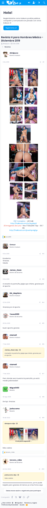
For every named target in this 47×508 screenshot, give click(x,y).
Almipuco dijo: (10, 423)
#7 (43, 374)
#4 (43, 302)
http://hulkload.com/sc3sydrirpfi (23, 223)
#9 (43, 418)
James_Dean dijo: (11, 350)
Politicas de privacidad (10, 505)
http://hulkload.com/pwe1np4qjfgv (23, 230)
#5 (43, 323)
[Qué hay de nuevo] (39, 3)
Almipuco (6, 44)
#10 (43, 469)
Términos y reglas (30, 503)
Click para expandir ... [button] (23, 441)
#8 (43, 397)
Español (19, 503)
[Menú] (3, 2)
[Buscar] (44, 3)
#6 (43, 344)
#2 (43, 254)
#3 (43, 279)
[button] (12, 503)
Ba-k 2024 (7, 503)
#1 (43, 62)
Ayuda (22, 505)
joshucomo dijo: (11, 475)
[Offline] (8, 54)
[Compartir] (40, 62)
